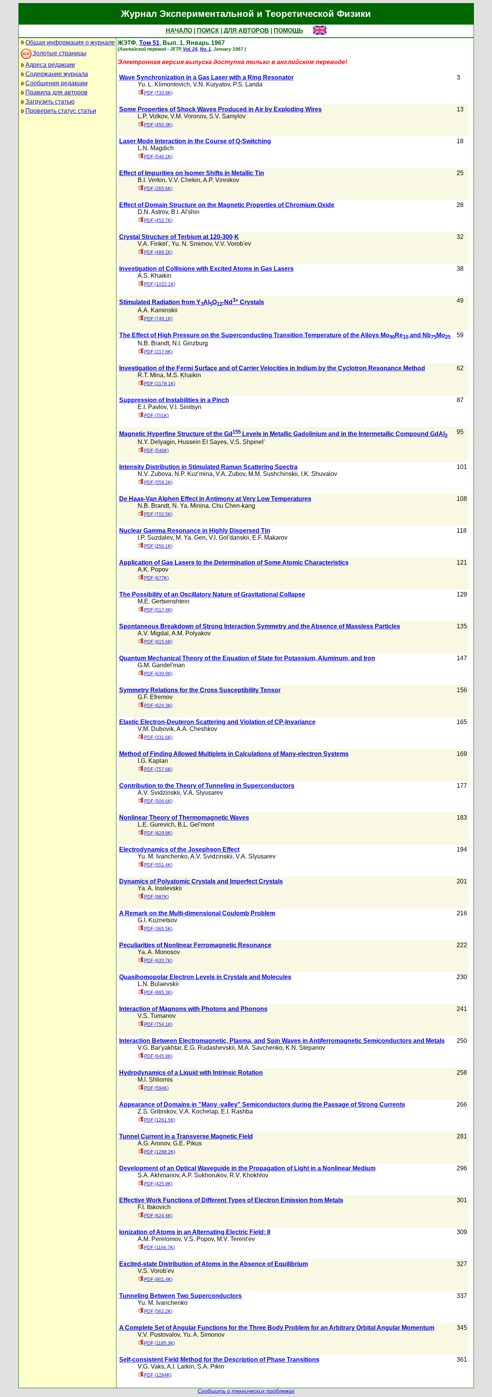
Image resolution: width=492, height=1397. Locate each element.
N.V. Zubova (154, 474)
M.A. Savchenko (260, 1047)
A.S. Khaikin (154, 275)
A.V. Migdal (153, 633)
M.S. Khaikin (183, 375)
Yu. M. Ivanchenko (163, 856)
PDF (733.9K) (158, 93)
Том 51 (149, 43)
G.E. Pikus (187, 1143)
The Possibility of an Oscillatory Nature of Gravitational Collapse (212, 594)
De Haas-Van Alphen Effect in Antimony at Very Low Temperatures (215, 498)
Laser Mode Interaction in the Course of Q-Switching (195, 141)
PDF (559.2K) (158, 482)
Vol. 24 (190, 49)
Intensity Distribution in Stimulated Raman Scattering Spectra (208, 467)
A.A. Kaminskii (158, 310)
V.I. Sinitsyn (185, 407)
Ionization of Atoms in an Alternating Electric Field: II (194, 1232)
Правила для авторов (56, 92)
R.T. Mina (150, 375)
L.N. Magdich (156, 148)
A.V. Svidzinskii (159, 792)
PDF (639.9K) (158, 673)
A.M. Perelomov (159, 1239)
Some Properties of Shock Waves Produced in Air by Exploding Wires (220, 109)
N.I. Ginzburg (190, 343)
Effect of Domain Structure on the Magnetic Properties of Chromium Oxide (226, 205)
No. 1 (205, 49)
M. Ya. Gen (191, 537)
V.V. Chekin (184, 180)
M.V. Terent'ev (236, 1239)
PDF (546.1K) (158, 156)
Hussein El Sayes (202, 442)
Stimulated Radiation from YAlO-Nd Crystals (191, 302)
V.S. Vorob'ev (156, 1271)
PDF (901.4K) (158, 1279)
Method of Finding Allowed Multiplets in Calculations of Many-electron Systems (234, 754)
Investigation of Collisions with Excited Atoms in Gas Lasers (206, 268)
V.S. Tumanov (157, 1016)
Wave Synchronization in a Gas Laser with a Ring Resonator (206, 77)
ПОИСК (208, 30)
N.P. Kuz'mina (194, 474)
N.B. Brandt (153, 343)
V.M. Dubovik (156, 729)
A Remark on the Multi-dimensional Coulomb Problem (197, 913)
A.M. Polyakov (191, 633)
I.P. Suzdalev (155, 537)
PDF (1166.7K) (159, 1247)
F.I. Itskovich (154, 1207)
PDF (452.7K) (158, 220)
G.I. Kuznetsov (157, 920)
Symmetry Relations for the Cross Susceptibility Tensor (200, 690)
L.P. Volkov (152, 116)
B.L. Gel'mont (196, 824)
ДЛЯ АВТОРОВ (246, 30)
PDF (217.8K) (158, 352)
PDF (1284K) (157, 1375)
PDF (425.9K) (158, 1184)
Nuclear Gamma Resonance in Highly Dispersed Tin (194, 530)
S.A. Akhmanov (158, 1175)
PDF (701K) (156, 415)
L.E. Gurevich (156, 824)
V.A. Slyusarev (203, 792)
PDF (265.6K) (158, 188)
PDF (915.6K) (158, 642)
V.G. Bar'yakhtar (159, 1047)
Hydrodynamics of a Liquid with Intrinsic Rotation (191, 1072)
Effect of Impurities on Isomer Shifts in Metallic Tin (191, 173)
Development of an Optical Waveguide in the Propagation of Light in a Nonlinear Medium (247, 1168)
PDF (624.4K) (158, 1215)
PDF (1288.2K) (159, 1152)
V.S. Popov (199, 1239)
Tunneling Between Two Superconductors (180, 1296)
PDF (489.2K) (158, 252)
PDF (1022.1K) (159, 284)
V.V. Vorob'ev (233, 243)
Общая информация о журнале (70, 42)
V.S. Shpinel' (247, 442)
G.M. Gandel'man (161, 665)
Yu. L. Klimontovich (164, 84)
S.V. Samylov (227, 116)
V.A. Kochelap (198, 1111)
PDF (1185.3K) (159, 1343)
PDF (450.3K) (158, 125)
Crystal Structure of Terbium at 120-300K (179, 237)
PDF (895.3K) (158, 992)
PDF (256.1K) (158, 546)
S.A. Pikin (210, 1366)
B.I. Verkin (151, 180)
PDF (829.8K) (158, 833)
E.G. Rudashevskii (209, 1047)
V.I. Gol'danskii (229, 537)
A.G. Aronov (154, 1143)
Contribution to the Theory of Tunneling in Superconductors (206, 785)
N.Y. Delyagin (156, 442)
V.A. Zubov (230, 474)
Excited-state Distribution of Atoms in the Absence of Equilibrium (213, 1264)
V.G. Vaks (151, 1366)
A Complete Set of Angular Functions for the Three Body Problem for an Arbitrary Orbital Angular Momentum (276, 1327)
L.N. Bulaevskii (158, 984)
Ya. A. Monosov (159, 952)
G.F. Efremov (155, 697)
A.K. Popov (153, 569)
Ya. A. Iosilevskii (160, 888)
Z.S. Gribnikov (157, 1111)
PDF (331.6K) (158, 737)
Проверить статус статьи (60, 111)
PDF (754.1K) (158, 1024)
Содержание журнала (56, 74)
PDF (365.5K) (158, 928)
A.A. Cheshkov (196, 729)
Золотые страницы (59, 53)
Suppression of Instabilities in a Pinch (174, 400)
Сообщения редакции (56, 83)
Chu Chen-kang (233, 505)
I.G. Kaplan (153, 760)
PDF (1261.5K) (159, 1120)
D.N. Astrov (153, 212)
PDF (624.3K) (158, 705)
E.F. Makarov (270, 537)
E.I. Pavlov (152, 407)
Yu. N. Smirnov (191, 243)
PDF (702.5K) (158, 514)
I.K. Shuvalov (319, 474)
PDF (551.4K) (158, 865)
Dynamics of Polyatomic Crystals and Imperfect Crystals (201, 881)
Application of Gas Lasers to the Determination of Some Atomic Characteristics (234, 562)
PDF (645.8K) (158, 1056)
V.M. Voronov (188, 116)
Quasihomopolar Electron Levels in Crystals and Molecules (205, 977)
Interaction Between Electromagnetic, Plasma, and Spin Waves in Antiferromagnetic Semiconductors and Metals (282, 1040)
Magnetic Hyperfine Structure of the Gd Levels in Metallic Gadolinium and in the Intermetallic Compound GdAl (283, 434)
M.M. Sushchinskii (273, 474)
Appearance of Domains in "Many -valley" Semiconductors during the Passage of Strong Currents (262, 1104)
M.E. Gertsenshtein (163, 601)
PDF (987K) (156, 897)
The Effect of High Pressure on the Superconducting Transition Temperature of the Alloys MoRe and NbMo (284, 335)
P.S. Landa (248, 84)
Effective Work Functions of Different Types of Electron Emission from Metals (231, 1200)
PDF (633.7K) (158, 960)
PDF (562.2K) (158, 1311)
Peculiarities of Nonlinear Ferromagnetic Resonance (195, 945)
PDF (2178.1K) (159, 383)
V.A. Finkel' (153, 243)
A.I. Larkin (180, 1366)
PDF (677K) (156, 578)
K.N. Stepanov (305, 1047)
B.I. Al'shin (185, 212)
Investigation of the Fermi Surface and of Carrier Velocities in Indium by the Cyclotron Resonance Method (272, 368)
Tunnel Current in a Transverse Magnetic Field (186, 1136)
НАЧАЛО (179, 30)
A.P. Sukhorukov (204, 1175)
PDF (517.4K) (158, 610)
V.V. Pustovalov (159, 1334)
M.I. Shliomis (155, 1079)
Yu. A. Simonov (203, 1334)
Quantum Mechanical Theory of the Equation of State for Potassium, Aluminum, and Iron (247, 658)
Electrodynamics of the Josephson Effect (179, 849)
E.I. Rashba (237, 1111)
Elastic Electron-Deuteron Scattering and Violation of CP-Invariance (217, 722)
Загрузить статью (50, 101)
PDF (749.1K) (158, 318)
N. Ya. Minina (190, 505)
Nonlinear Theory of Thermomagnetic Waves (184, 817)
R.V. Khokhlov (248, 1175)
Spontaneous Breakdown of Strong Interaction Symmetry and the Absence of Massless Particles (259, 626)
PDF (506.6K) (158, 801)
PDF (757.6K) (158, 769)
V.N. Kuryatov (211, 84)
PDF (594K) (156, 1088)
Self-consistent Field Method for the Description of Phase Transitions (219, 1359)
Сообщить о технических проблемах (246, 1391)
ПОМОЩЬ (288, 30)
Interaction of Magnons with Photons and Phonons (193, 1009)
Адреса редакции (50, 64)
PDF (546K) (156, 450)
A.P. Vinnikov (221, 180)
